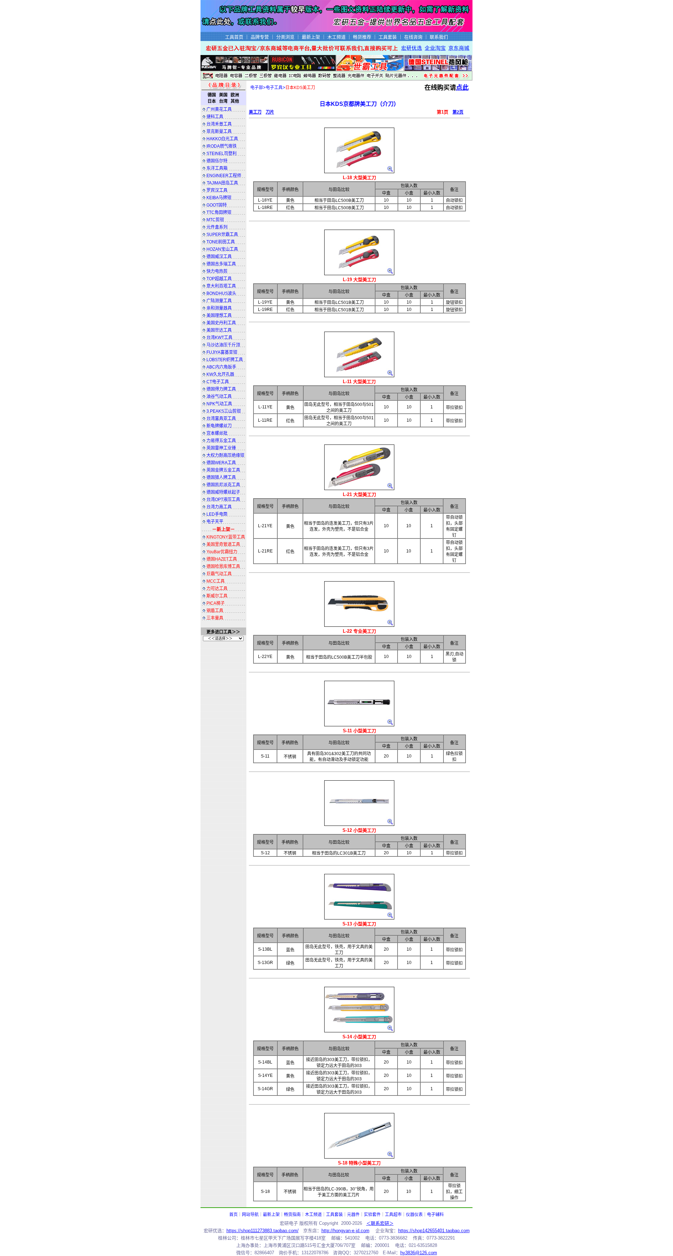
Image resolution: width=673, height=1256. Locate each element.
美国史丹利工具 (221, 322)
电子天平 (214, 521)
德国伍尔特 (216, 160)
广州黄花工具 (219, 109)
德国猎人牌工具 (221, 477)
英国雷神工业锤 (221, 448)
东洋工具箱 (216, 168)
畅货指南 (292, 1214)
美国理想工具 (219, 315)
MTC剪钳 (215, 219)
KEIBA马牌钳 (218, 197)
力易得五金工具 (221, 440)
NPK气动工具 (219, 403)
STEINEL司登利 (221, 153)
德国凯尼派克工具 (223, 484)
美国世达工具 (219, 330)
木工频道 (313, 1214)
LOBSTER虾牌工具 (224, 359)
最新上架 (271, 1214)
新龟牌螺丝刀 (219, 425)
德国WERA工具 (221, 462)
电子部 (256, 87)
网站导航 (250, 1214)
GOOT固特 (216, 205)
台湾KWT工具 (219, 337)
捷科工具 (214, 116)
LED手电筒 (216, 514)
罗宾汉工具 (216, 190)
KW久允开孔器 (220, 374)
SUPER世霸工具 (222, 234)
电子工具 (274, 87)
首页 (233, 1214)
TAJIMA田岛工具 (222, 183)
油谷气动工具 (219, 396)
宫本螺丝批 (216, 433)
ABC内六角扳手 (221, 367)
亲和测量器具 (219, 308)
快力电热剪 (216, 271)
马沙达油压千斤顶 (223, 344)
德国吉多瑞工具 (221, 264)
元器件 (353, 1214)
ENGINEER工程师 (223, 175)
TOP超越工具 (219, 278)
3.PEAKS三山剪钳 (223, 411)
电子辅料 (435, 1214)
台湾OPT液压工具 (223, 499)
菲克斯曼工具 (219, 131)
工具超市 (393, 1214)
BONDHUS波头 (221, 293)
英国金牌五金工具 (223, 470)
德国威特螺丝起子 (223, 492)
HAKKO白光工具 (222, 138)
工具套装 (334, 1214)
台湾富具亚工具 (221, 418)
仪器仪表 (414, 1214)
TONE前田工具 (220, 241)
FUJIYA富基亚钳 (221, 352)
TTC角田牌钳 (218, 212)
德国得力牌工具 (221, 389)
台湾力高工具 (219, 506)
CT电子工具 (217, 381)
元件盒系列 (216, 227)
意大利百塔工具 (221, 286)
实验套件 (372, 1214)
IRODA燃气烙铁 (221, 146)
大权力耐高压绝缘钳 (225, 455)
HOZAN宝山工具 (222, 249)
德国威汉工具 (219, 256)
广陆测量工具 (219, 300)
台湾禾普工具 (219, 124)
